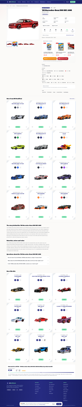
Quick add (65, 391)
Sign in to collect (46, 25)
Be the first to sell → (70, 35)
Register (72, 1)
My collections (51, 384)
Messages (51, 393)
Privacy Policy (42, 404)
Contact (64, 396)
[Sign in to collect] (26, 127)
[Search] (64, 2)
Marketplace (42, 1)
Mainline (24, 1)
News (36, 393)
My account (51, 386)
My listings (51, 387)
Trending (65, 387)
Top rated (37, 386)
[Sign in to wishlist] (9, 127)
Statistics (65, 393)
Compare (36, 391)
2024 (10, 5)
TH (31, 1)
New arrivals (65, 386)
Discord (20, 389)
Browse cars (37, 384)
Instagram (9, 389)
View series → (72, 98)
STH (28, 1)
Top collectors (37, 387)
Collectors (49, 1)
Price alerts (51, 389)
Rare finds (37, 389)
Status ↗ (65, 398)
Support (64, 395)
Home (8, 5)
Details (17, 126)
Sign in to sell (54, 25)
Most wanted (65, 389)
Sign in (67, 1)
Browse (19, 1)
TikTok (14, 389)
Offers (50, 391)
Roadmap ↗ (65, 400)
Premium (36, 1)
